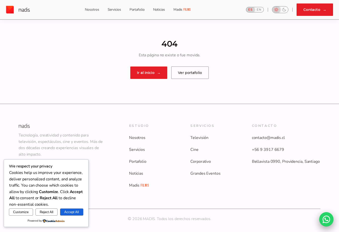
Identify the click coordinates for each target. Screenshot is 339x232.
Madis (182, 9)
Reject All (46, 212)
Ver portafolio (190, 72)
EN (259, 9)
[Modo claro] (276, 9)
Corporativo (200, 161)
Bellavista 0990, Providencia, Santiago (286, 161)
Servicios (114, 9)
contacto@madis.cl (268, 137)
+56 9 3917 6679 (268, 149)
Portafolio (137, 9)
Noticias (159, 9)
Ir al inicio (149, 72)
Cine (194, 149)
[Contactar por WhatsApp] (326, 219)
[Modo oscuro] (284, 9)
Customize (21, 212)
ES (250, 9)
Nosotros (92, 9)
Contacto (314, 9)
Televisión (199, 137)
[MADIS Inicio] (18, 10)
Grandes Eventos (205, 173)
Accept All (71, 212)
